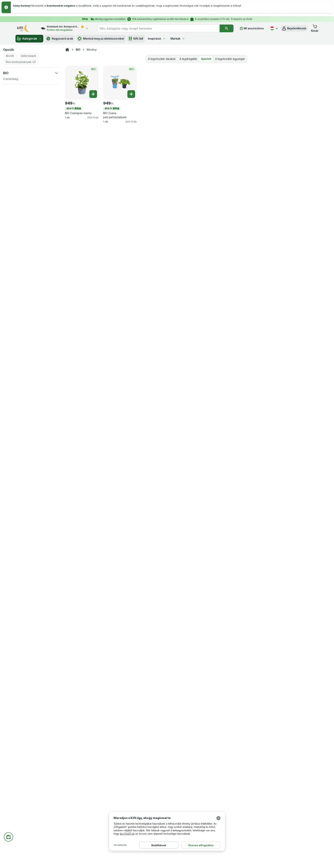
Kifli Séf (138, 38)
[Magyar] (274, 28)
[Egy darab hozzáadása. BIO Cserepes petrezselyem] (131, 94)
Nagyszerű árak (62, 38)
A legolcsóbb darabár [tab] (162, 58)
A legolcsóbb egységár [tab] (230, 58)
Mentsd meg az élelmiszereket (103, 38)
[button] (294, 28)
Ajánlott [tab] (206, 58)
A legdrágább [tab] (188, 58)
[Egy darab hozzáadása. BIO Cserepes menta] (93, 94)
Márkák (175, 38)
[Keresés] (226, 28)
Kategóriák (29, 38)
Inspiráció (154, 38)
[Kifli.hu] (67, 49)
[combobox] (159, 28)
